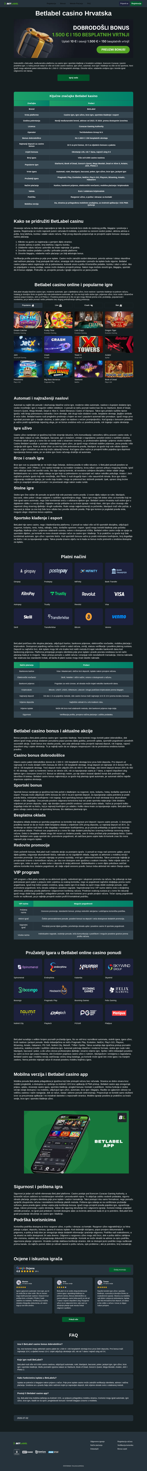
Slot (117, 305)
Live (56, 305)
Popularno (26, 305)
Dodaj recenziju (120, 1270)
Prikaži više (73, 1319)
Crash (86, 305)
